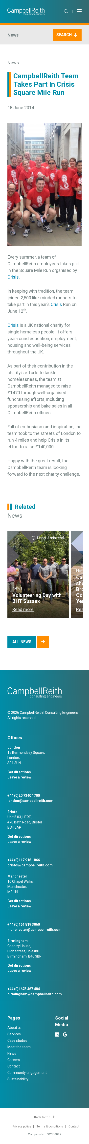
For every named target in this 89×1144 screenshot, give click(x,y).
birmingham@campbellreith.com (34, 994)
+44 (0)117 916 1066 (23, 860)
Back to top (42, 1117)
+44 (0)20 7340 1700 (23, 795)
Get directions (19, 772)
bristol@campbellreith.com (30, 865)
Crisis (13, 277)
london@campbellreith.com (30, 801)
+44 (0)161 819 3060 (23, 924)
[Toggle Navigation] (79, 11)
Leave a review (19, 777)
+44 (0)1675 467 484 (23, 989)
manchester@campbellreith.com (34, 930)
